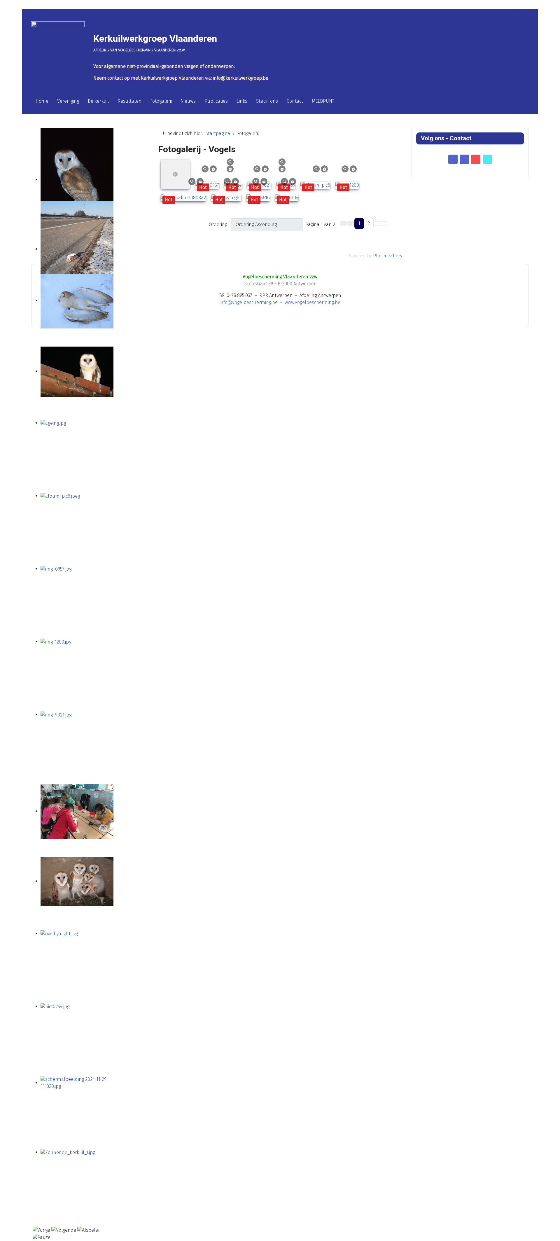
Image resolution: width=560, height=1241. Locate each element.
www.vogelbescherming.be (312, 302)
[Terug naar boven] (552, 1233)
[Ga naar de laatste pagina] (384, 223)
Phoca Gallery (387, 255)
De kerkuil (98, 101)
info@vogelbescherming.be (249, 302)
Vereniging (68, 101)
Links (242, 101)
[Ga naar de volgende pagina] (377, 223)
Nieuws (188, 101)
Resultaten (129, 101)
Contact (295, 101)
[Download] (213, 169)
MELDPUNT (323, 101)
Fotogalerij (161, 101)
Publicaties (216, 101)
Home (42, 101)
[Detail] (205, 169)
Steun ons (267, 101)
